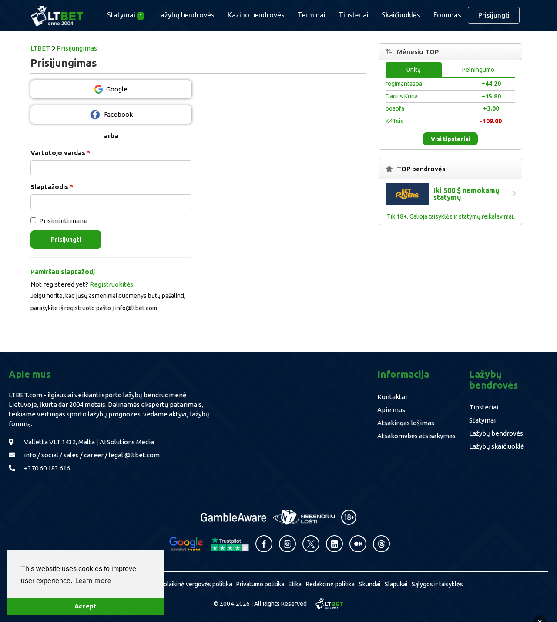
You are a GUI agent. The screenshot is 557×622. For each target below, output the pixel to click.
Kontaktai (392, 396)
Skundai (369, 584)
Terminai (311, 15)
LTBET (40, 48)
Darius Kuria (402, 96)
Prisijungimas (77, 48)
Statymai (482, 420)
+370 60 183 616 (47, 468)
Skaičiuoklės (401, 15)
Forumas (447, 15)
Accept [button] (85, 606)
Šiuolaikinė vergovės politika (194, 584)
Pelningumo (478, 69)
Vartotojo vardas (60, 152)
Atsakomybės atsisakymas (416, 435)
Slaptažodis (52, 186)
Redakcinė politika (330, 584)
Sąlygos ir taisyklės (437, 584)
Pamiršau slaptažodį (62, 271)
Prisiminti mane (63, 220)
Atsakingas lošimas (405, 422)
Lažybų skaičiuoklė (496, 446)
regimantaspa (404, 83)
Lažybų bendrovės (186, 15)
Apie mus (391, 409)
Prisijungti (494, 15)
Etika (295, 584)
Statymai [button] (124, 15)
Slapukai (396, 584)
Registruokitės (111, 284)
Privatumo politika (260, 584)
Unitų (413, 69)
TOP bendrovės (421, 168)
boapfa (395, 108)
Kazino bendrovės (256, 15)
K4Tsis (394, 121)
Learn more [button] (93, 581)
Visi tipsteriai (450, 138)
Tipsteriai (354, 15)
